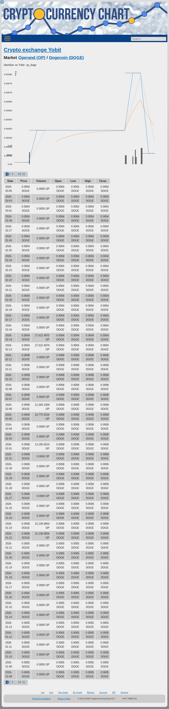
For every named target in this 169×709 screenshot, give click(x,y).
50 (19, 174)
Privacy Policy (64, 698)
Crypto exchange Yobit (32, 50)
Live (51, 692)
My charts (77, 692)
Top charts (63, 692)
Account (103, 692)
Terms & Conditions (41, 698)
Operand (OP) (31, 57)
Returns (90, 692)
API (114, 692)
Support (124, 692)
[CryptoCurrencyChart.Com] (84, 18)
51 (23, 174)
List (42, 692)
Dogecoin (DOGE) (66, 57)
